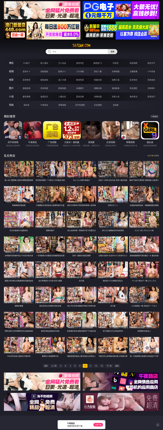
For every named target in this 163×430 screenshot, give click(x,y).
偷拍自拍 (44, 80)
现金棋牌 (133, 63)
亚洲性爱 (26, 80)
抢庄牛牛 (151, 63)
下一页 (109, 366)
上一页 (53, 366)
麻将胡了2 (97, 63)
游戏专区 (80, 63)
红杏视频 (98, 105)
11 (90, 366)
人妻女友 (62, 96)
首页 (46, 366)
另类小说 (115, 96)
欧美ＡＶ (62, 71)
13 (102, 366)
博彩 (11, 63)
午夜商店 (44, 105)
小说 (11, 96)
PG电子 (26, 63)
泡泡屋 (115, 105)
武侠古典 (80, 96)
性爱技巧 (151, 96)
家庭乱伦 (44, 96)
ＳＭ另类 (151, 71)
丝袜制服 (115, 71)
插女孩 (26, 105)
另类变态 (151, 80)
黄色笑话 (133, 96)
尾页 (117, 366)
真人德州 (44, 63)
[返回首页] (158, 425)
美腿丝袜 (98, 88)
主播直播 (133, 71)
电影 (11, 79)
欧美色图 (62, 88)
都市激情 (26, 96)
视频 (11, 71)
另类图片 (151, 88)
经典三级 (115, 80)
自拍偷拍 (44, 71)
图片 (11, 88)
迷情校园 (98, 96)
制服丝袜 (98, 80)
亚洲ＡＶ (26, 71)
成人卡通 (62, 80)
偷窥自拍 (26, 88)
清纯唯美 (115, 88)
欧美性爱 (80, 80)
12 (96, 366)
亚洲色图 (44, 88)
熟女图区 (133, 88)
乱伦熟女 (133, 80)
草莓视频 (62, 105)
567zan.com (81, 45)
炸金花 (115, 63)
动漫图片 (80, 88)
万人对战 (62, 63)
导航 (11, 105)
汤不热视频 (80, 105)
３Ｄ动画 (80, 71)
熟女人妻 (98, 71)
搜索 (112, 51)
